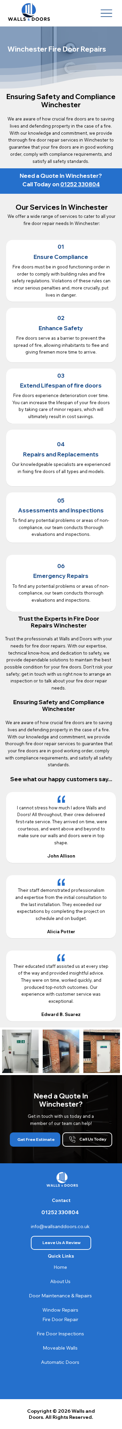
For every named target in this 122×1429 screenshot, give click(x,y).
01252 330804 (80, 184)
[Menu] (106, 13)
